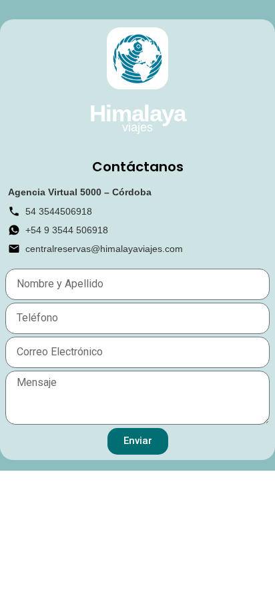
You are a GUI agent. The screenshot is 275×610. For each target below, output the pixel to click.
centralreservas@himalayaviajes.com (104, 248)
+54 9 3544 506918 (66, 230)
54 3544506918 (58, 211)
